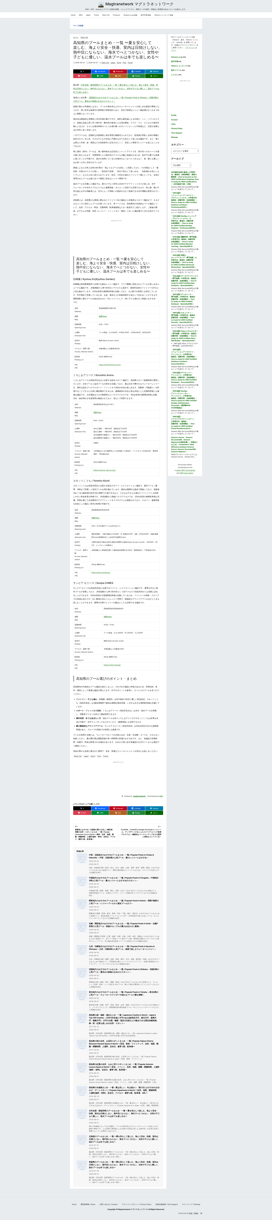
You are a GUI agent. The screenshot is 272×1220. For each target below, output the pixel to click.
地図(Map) (103, 316)
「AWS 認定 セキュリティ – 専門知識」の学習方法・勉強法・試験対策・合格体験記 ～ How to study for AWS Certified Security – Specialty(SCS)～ (184, 317)
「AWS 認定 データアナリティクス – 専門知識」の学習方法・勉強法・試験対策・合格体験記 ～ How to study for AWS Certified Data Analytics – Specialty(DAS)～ (184, 281)
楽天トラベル (178, 70)
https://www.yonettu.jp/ (100, 573)
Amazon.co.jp (130, 15)
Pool (124, 63)
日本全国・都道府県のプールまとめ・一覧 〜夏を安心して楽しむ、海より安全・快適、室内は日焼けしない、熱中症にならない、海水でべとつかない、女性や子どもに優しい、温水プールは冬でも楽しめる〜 (116, 88)
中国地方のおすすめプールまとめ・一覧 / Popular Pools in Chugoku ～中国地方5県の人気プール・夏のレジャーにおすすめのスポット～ (124, 879)
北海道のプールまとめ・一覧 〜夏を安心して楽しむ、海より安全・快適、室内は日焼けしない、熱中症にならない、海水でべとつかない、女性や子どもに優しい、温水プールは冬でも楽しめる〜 (124, 1139)
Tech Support (176, 133)
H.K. (161, 796)
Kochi (119, 63)
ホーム (75, 37)
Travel (130, 63)
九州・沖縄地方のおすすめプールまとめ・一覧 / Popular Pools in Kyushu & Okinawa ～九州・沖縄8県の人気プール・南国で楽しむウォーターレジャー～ (122, 947)
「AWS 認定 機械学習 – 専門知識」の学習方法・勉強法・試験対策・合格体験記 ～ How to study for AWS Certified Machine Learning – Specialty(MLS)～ (184, 241)
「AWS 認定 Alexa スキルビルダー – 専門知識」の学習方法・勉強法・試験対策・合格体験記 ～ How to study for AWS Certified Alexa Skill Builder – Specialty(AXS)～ (184, 336)
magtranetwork (139, 796)
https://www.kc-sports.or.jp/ (104, 470)
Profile (173, 115)
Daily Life (84, 37)
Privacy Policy (176, 128)
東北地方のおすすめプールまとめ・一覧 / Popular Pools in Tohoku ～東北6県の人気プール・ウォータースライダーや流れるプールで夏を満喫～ (123, 993)
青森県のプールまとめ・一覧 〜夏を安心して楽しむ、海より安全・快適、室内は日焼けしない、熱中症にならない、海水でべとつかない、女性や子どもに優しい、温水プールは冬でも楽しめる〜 (124, 1165)
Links (173, 124)
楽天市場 (146, 15)
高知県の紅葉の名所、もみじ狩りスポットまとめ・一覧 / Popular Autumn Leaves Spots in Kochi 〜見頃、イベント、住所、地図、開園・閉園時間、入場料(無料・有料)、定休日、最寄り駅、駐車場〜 (124, 1067)
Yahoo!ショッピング (163, 15)
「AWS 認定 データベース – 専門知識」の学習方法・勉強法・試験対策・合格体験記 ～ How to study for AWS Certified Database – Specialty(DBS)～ (184, 299)
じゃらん (176, 75)
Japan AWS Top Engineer (185, 470)
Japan (113, 63)
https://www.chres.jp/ (112, 665)
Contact (174, 120)
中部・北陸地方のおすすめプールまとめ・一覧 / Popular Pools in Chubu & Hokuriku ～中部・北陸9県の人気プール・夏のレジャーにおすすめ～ (121, 856)
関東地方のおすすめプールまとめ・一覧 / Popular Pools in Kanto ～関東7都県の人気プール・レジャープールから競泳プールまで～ (124, 901)
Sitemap (174, 137)
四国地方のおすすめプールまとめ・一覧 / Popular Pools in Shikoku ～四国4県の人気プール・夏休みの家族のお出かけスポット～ (124, 970)
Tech (196, 1213)
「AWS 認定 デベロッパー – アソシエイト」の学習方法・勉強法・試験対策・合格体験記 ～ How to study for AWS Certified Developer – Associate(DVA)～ (184, 377)
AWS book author (186, 473)
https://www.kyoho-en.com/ (110, 365)
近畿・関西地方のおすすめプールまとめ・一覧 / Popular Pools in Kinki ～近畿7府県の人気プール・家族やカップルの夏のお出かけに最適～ (123, 924)
